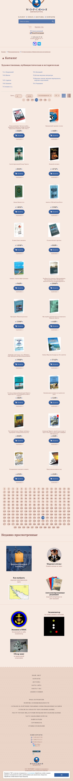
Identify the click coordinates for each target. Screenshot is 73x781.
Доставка (40, 17)
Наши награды (36, 719)
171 (47, 521)
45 (56, 495)
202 (53, 527)
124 (51, 511)
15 (64, 489)
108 (51, 508)
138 (43, 514)
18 (9, 492)
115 (13, 511)
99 (13, 508)
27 (47, 492)
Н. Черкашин (38, 83)
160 (68, 518)
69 (21, 502)
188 (51, 524)
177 (4, 524)
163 (13, 521)
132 (17, 514)
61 (56, 498)
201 (49, 527)
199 (40, 527)
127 (64, 511)
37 (21, 495)
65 (4, 502)
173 (55, 521)
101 (21, 508)
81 (4, 505)
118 (25, 511)
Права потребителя (36, 699)
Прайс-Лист (36, 675)
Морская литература (13, 52)
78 (60, 502)
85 (21, 505)
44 (51, 495)
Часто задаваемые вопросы (36, 716)
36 (17, 495)
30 (60, 492)
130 (8, 514)
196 (28, 527)
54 (26, 498)
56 (34, 498)
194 (19, 527)
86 (26, 505)
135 (30, 514)
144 (68, 514)
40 (34, 495)
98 (9, 508)
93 (56, 505)
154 (36, 100)
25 (39, 492)
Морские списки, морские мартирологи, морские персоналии (47, 79)
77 (56, 502)
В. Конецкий (38, 72)
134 (25, 514)
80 (68, 502)
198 (36, 527)
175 (64, 521)
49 (4, 498)
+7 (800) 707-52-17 (37, 739)
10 (43, 489)
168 (34, 521)
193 (15, 527)
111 (64, 508)
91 (47, 505)
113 (4, 511)
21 (21, 492)
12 (51, 489)
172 (51, 521)
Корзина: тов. (39, 27)
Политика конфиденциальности (36, 703)
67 (13, 502)
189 (55, 524)
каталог (21, 17)
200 (45, 527)
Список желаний (37, 31)
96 (68, 505)
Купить (20, 135)
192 (68, 524)
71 (30, 502)
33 (4, 495)
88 (34, 505)
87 (30, 505)
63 (64, 498)
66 (9, 502)
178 (8, 524)
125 (55, 511)
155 (40, 100)
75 (47, 502)
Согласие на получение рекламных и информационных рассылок (36, 706)
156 (45, 100)
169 (38, 521)
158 (60, 518)
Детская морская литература (43, 75)
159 (64, 518)
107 (47, 508)
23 (30, 492)
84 (17, 505)
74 (43, 502)
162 (8, 521)
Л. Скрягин (7, 80)
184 (34, 524)
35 (13, 495)
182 (25, 524)
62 (60, 498)
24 (34, 492)
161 (4, 521)
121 (38, 511)
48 (68, 495)
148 (17, 518)
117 (21, 511)
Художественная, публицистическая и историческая (35, 52)
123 (47, 511)
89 (39, 505)
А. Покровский (9, 72)
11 (47, 489)
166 (25, 521)
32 (68, 492)
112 (68, 508)
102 (25, 508)
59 (47, 498)
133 (21, 514)
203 (58, 527)
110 (60, 508)
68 (17, 502)
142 (60, 514)
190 (60, 524)
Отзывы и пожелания (36, 726)
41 (39, 495)
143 (64, 514)
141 (55, 514)
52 (17, 498)
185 (38, 524)
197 (32, 527)
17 (4, 492)
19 (13, 492)
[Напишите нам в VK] (39, 44)
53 (21, 498)
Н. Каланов (7, 83)
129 (4, 514)
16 (68, 489)
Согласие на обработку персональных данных (37, 709)
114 (8, 511)
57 (39, 498)
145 (4, 518)
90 (43, 505)
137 (38, 514)
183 (30, 524)
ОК (61, 775)
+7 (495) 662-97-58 (36, 37)
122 (43, 511)
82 (9, 505)
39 (30, 495)
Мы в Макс (37, 744)
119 (30, 511)
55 (30, 498)
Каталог (3, 52)
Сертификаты (36, 723)
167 (30, 521)
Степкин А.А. (8, 87)
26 (43, 492)
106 (43, 508)
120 (34, 511)
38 (26, 495)
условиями (31, 773)
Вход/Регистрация (38, 33)
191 (64, 524)
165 (21, 521)
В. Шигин (7, 75)
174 (60, 521)
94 (60, 505)
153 (32, 100)
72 (34, 502)
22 (26, 492)
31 (64, 492)
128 (68, 511)
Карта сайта (36, 685)
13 (56, 489)
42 (43, 495)
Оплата (31, 17)
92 (51, 505)
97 (4, 508)
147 (13, 518)
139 (47, 514)
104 (34, 508)
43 (47, 495)
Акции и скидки (36, 692)
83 (13, 505)
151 (30, 518)
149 (21, 518)
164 (17, 521)
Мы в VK (37, 746)
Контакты (51, 17)
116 (17, 511)
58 (43, 498)
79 (64, 502)
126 (60, 511)
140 (51, 514)
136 (34, 514)
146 (8, 518)
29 (56, 492)
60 (51, 498)
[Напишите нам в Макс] (34, 44)
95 (64, 505)
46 (60, 495)
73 (39, 502)
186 (43, 524)
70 (26, 502)
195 (23, 527)
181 (21, 524)
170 (43, 521)
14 (60, 489)
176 (68, 521)
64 (68, 498)
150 (25, 518)
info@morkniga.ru (37, 742)
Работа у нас (36, 688)
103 (30, 508)
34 (9, 495)
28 (51, 492)
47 (64, 495)
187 (47, 524)
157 (55, 518)
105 (38, 508)
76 (51, 502)
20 (17, 492)
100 (17, 508)
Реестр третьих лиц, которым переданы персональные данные (36, 713)
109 (55, 508)
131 (13, 514)
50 (9, 498)
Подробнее (19, 139)
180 (17, 524)
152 (28, 100)
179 (13, 524)
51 (13, 498)
